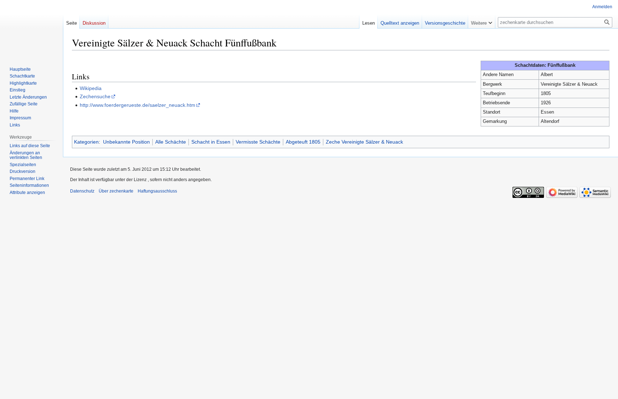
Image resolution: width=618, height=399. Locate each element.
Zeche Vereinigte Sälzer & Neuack (364, 142)
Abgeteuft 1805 (303, 142)
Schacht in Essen (210, 142)
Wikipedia (91, 88)
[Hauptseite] (31, 28)
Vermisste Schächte (258, 142)
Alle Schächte (170, 142)
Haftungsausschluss (157, 191)
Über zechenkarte (116, 191)
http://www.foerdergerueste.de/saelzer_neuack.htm (137, 105)
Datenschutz (82, 191)
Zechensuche (95, 96)
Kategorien (86, 142)
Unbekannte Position (126, 142)
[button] (481, 21)
